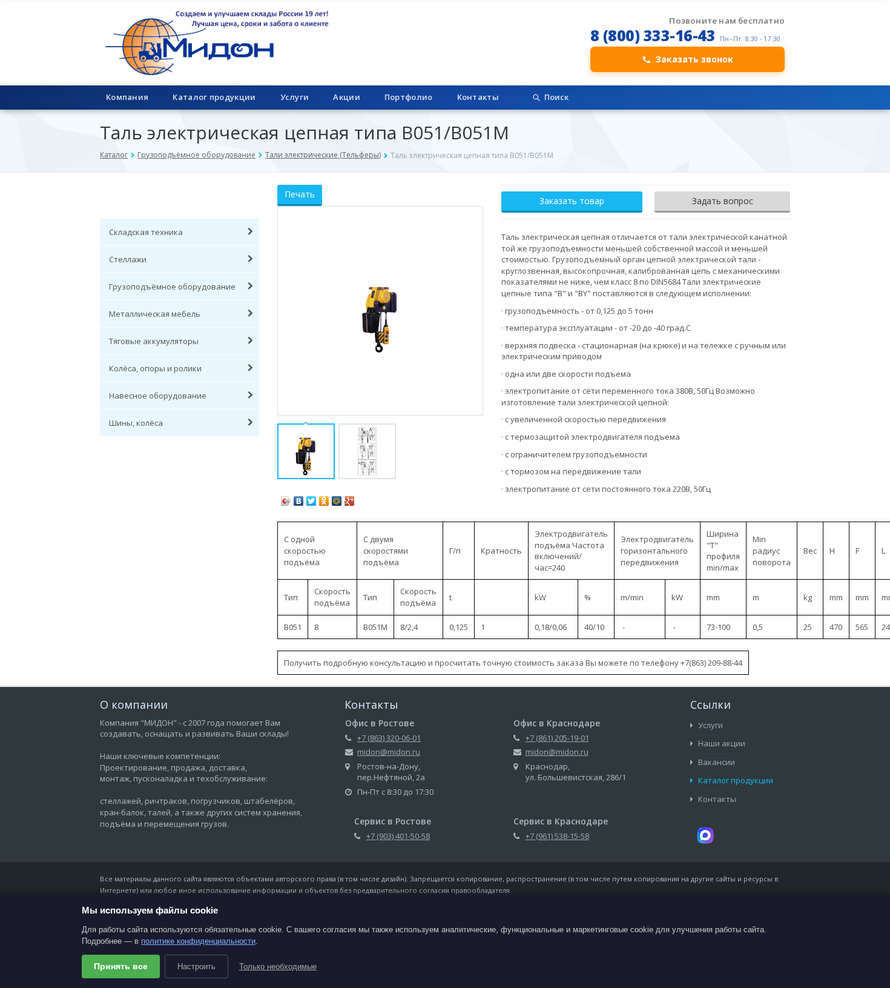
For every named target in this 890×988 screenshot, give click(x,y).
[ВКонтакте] (298, 498)
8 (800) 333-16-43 (653, 35)
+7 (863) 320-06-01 (389, 737)
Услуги (294, 96)
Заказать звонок (694, 59)
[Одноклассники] (324, 498)
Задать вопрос (722, 201)
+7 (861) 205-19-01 (557, 737)
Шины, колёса (136, 422)
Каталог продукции (214, 96)
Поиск (556, 96)
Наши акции (720, 743)
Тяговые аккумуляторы (154, 341)
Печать (300, 194)
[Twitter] (311, 498)
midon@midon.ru (388, 751)
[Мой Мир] (337, 498)
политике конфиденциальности (198, 941)
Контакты (478, 96)
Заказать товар (571, 201)
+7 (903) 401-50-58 (398, 836)
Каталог (114, 155)
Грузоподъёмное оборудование (196, 155)
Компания (127, 96)
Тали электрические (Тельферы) (323, 155)
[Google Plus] (349, 498)
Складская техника (146, 232)
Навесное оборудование (157, 395)
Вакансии (715, 762)
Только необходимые (278, 966)
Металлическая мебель (154, 313)
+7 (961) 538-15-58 (557, 836)
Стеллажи (128, 259)
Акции (346, 96)
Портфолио (408, 96)
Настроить (196, 966)
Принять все (121, 966)
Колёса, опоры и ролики (155, 368)
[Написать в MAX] (705, 834)
